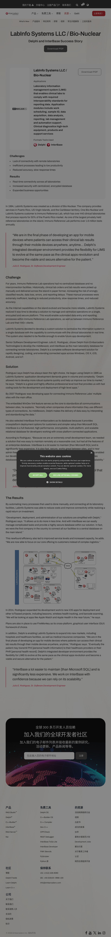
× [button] (91, 453)
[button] (55, 482)
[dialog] (55, 468)
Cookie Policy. (61, 468)
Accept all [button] (38, 475)
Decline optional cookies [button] (65, 475)
